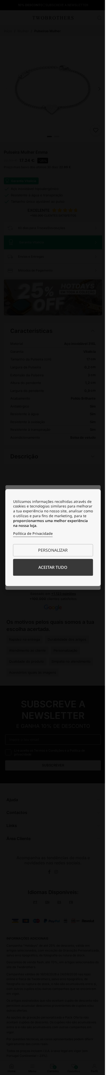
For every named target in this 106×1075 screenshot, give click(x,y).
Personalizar (51, 550)
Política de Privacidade (31, 533)
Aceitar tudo (51, 567)
